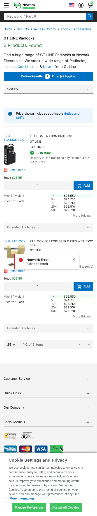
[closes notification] (73, 259)
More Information (22, 498)
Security (23, 29)
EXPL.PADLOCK (14, 241)
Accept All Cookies (65, 507)
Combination (28, 67)
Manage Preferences (29, 507)
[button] (6, 5)
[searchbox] (45, 16)
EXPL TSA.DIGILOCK (14, 137)
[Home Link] (31, 5)
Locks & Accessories (76, 29)
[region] (48, 484)
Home (8, 29)
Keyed (48, 67)
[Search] (89, 16)
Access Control (45, 29)
